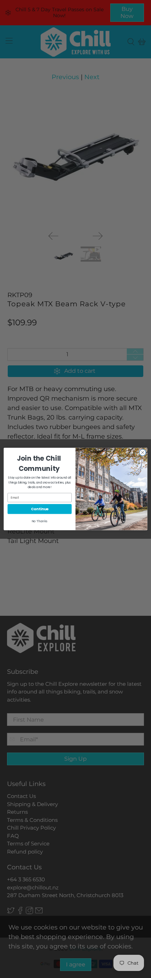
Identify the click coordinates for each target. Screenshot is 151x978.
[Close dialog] (142, 452)
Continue (39, 509)
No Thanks (39, 521)
